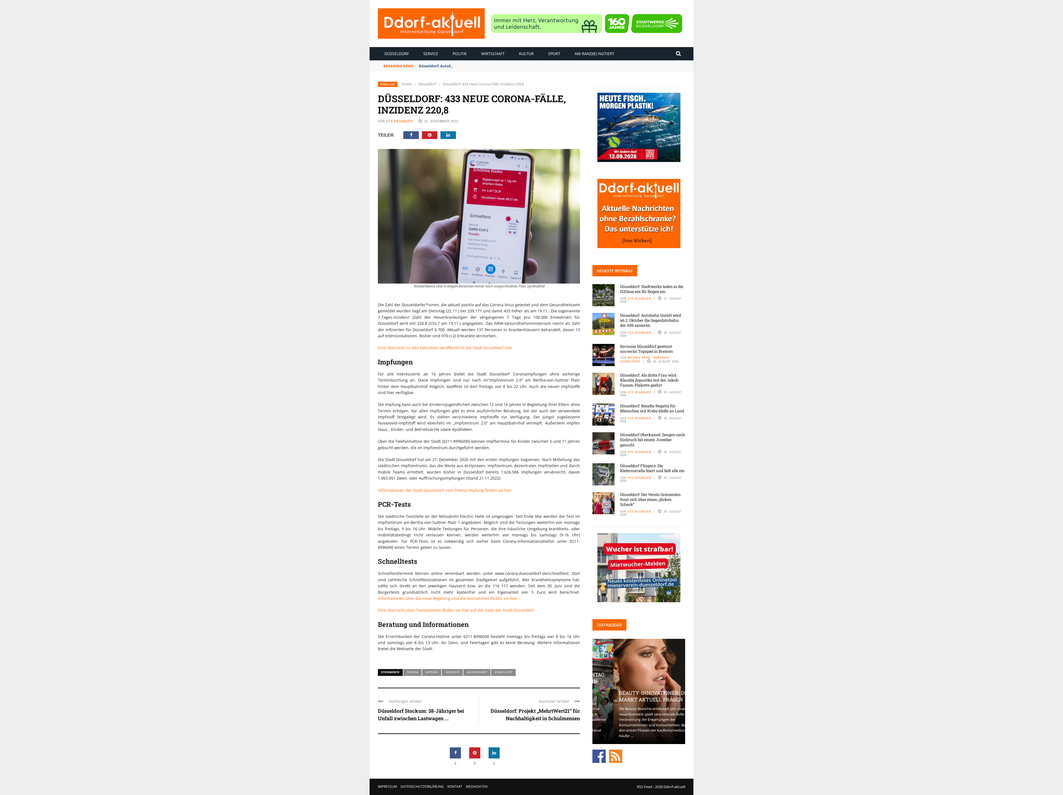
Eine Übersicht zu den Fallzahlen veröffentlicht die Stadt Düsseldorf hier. (445, 347)
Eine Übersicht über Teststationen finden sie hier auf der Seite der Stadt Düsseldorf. (456, 610)
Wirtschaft (493, 53)
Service (430, 53)
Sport (554, 53)
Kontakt (454, 786)
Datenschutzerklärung (422, 786)
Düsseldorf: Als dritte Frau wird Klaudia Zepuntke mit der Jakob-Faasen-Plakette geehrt (650, 380)
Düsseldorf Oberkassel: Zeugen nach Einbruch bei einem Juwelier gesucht (652, 439)
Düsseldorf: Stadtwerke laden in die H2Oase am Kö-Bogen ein (651, 289)
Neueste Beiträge (615, 270)
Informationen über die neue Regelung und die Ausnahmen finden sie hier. (448, 598)
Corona (412, 672)
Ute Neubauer (399, 121)
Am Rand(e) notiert (595, 53)
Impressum (387, 786)
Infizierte (452, 672)
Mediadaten (476, 786)
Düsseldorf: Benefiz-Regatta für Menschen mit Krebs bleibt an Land (652, 408)
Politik (460, 53)
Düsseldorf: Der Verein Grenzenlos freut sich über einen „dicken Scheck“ (650, 499)
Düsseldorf (397, 53)
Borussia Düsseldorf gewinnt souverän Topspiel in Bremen (646, 349)
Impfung (431, 672)
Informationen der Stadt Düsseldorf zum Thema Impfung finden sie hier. (445, 490)
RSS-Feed (644, 786)
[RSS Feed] (615, 755)
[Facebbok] (599, 755)
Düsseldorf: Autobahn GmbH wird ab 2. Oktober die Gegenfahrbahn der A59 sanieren (495, 65)
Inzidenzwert (477, 672)
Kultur (526, 53)
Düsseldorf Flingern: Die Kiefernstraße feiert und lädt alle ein (652, 468)
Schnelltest (503, 672)
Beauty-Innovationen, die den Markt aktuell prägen (638, 696)
